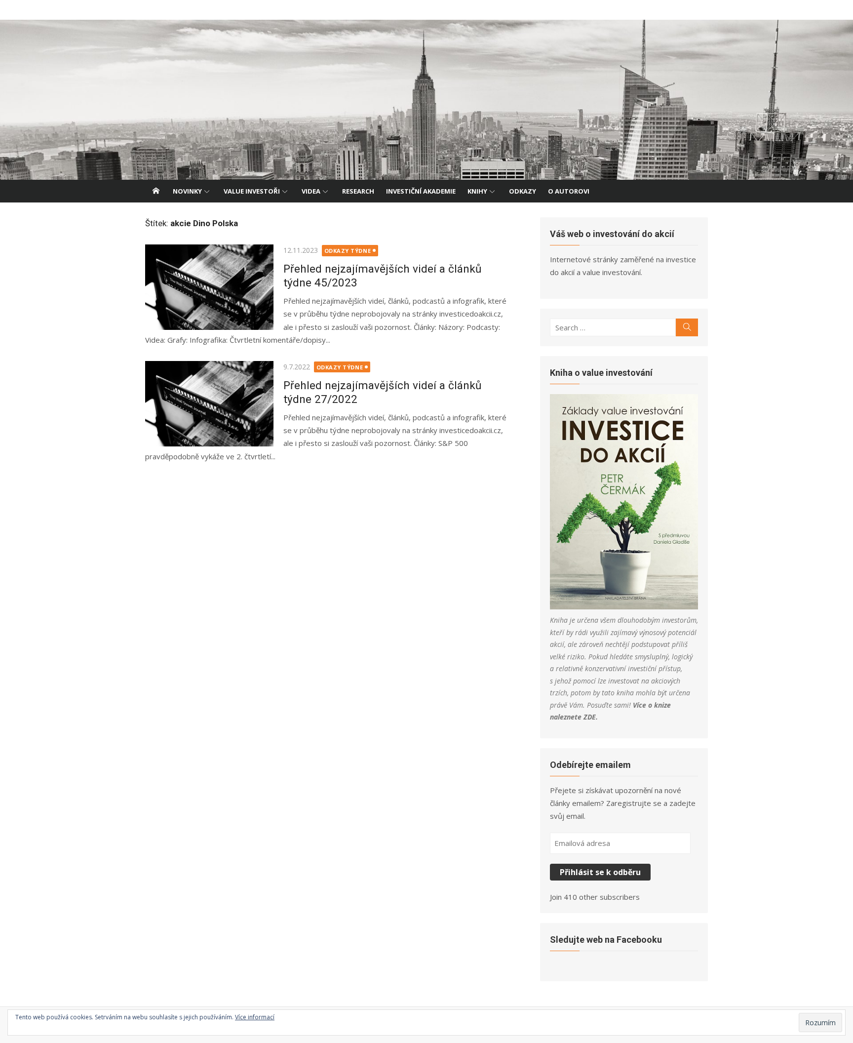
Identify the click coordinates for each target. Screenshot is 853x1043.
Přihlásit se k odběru (600, 872)
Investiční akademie (421, 191)
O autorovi (568, 191)
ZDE (589, 717)
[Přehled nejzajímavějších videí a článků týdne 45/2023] (209, 287)
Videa (311, 191)
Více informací (254, 1017)
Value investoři (252, 191)
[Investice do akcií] (426, 100)
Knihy (477, 191)
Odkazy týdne (347, 250)
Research (358, 191)
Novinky (187, 191)
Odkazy (522, 191)
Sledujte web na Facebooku (606, 939)
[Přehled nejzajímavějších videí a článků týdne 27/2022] (209, 403)
